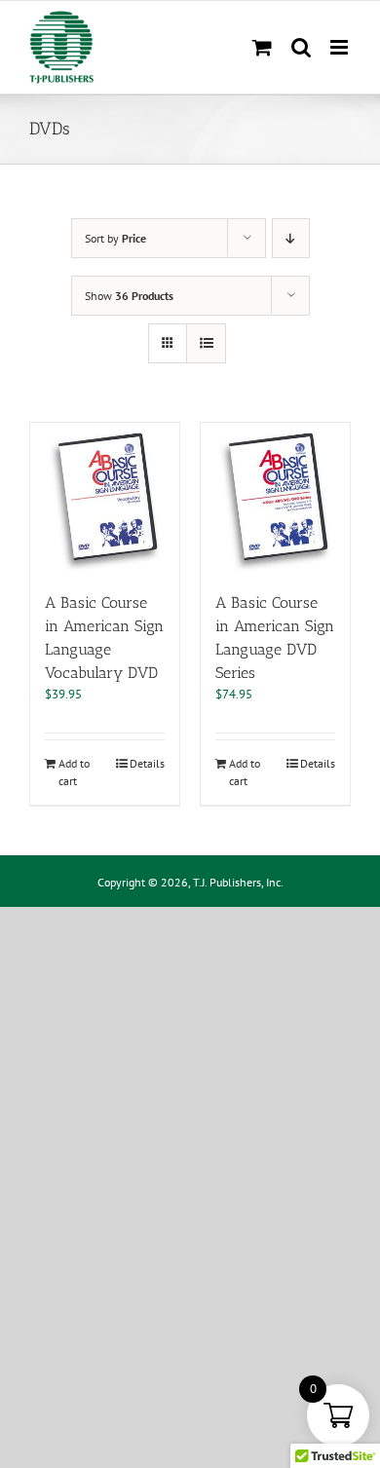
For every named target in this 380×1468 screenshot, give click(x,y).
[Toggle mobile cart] (262, 47)
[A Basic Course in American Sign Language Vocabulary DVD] (104, 497)
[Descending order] (291, 238)
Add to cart (74, 772)
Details (147, 763)
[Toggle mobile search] (301, 47)
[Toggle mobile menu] (340, 47)
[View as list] (206, 343)
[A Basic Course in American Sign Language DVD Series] (275, 497)
